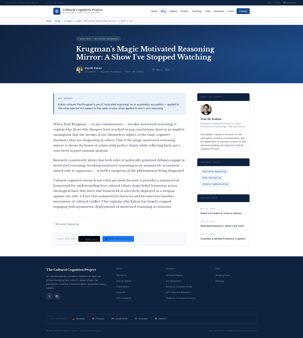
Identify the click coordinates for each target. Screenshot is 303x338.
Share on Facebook (120, 239)
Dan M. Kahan (93, 68)
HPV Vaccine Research (178, 292)
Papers (173, 11)
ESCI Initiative (123, 298)
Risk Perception (212, 177)
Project (184, 11)
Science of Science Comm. (181, 298)
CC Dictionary (173, 281)
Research (219, 11)
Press (231, 11)
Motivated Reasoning (67, 224)
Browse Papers (174, 275)
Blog (163, 11)
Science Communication (215, 184)
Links (208, 11)
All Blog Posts (223, 275)
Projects (120, 292)
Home (154, 11)
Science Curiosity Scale (179, 286)
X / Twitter (275, 3)
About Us (121, 275)
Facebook (291, 3)
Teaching (196, 11)
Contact (243, 11)
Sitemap (220, 281)
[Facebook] (57, 296)
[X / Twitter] (49, 296)
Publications (123, 286)
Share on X (91, 239)
